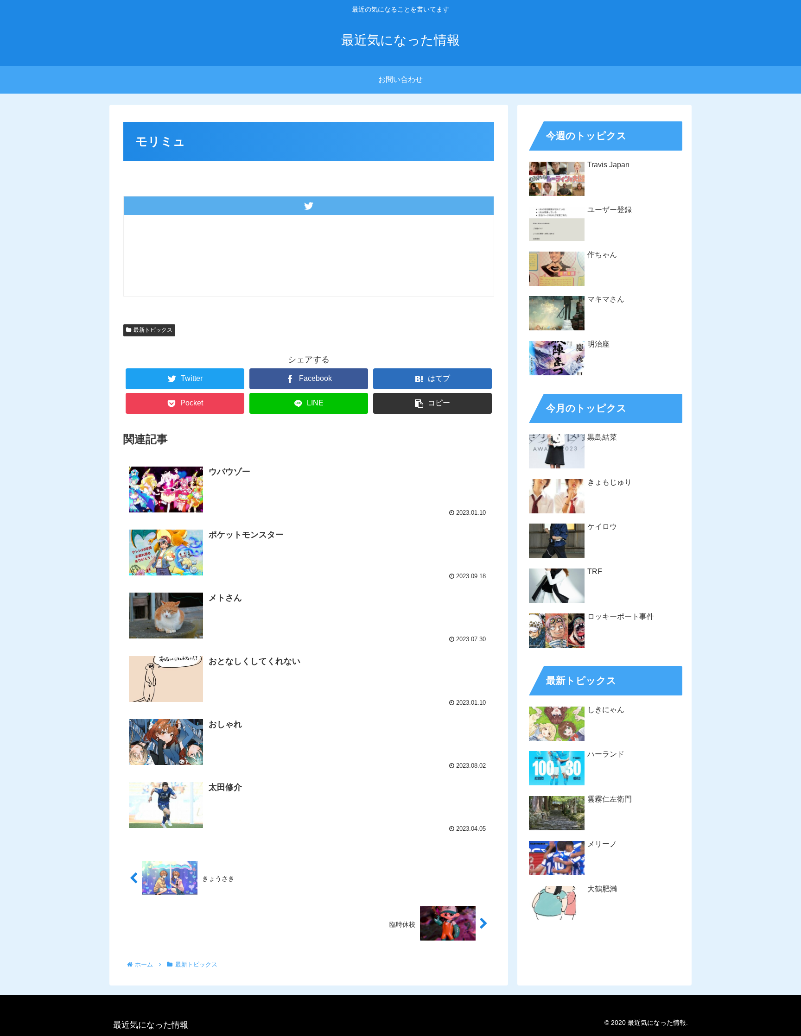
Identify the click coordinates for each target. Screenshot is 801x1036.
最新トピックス (153, 330)
